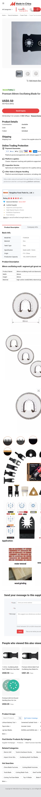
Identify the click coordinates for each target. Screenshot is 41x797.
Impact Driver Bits (9, 757)
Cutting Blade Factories (30, 767)
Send (20, 631)
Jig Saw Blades (7, 730)
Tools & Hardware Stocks (24, 752)
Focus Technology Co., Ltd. (26, 789)
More (4, 781)
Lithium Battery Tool (8, 722)
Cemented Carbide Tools (29, 722)
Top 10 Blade (27, 777)
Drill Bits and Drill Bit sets (29, 730)
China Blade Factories (11, 767)
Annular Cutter (26, 726)
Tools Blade (7, 772)
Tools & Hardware (13, 15)
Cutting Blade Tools (22, 772)
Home (4, 15)
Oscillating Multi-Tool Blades (29, 757)
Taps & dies (5, 726)
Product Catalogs (32, 718)
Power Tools (23, 15)
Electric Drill (7, 752)
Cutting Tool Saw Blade (11, 777)
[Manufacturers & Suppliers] (20, 4)
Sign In (5, 217)
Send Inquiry (21, 111)
